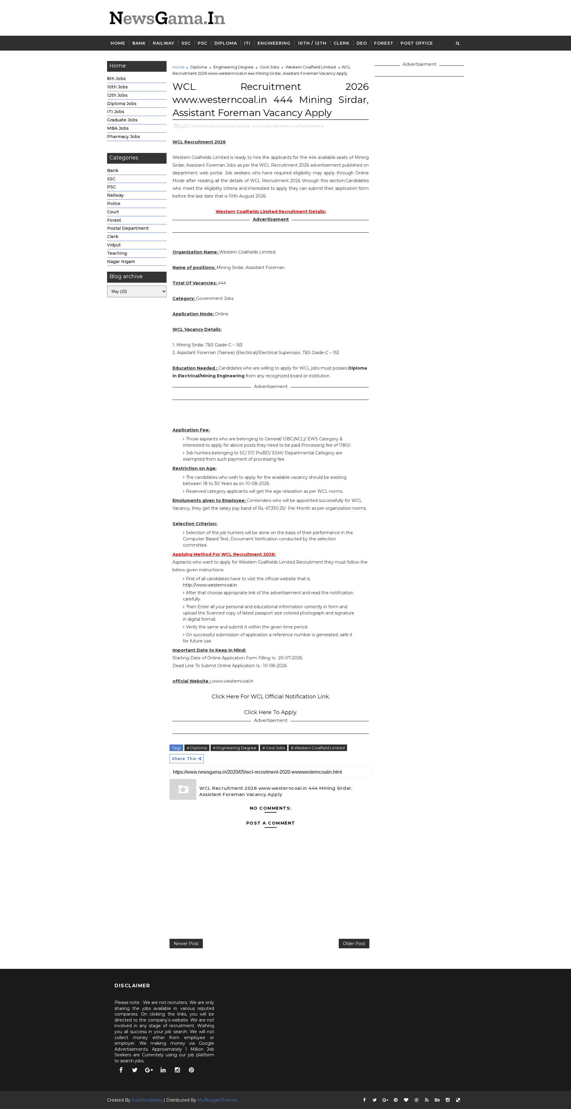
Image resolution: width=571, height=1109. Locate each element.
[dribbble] (416, 1100)
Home (118, 43)
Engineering (274, 43)
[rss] (426, 1100)
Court (113, 212)
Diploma (225, 43)
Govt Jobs (269, 67)
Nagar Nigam (121, 261)
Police (113, 203)
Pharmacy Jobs (123, 136)
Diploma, (200, 125)
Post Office (417, 43)
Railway (163, 43)
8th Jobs (116, 78)
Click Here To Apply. (270, 712)
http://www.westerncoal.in (210, 585)
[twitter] (135, 1070)
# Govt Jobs (273, 747)
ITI (247, 43)
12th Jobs (117, 95)
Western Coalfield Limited (311, 67)
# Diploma (197, 747)
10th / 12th (312, 43)
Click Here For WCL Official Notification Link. (271, 696)
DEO (362, 43)
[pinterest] (191, 1070)
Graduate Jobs (122, 120)
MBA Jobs (118, 128)
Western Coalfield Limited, (298, 125)
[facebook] (120, 1070)
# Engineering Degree (234, 747)
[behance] (437, 1100)
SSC (186, 43)
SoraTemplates (147, 1100)
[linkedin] (163, 1070)
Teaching (117, 253)
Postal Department (128, 228)
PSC (202, 43)
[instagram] (177, 1070)
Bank (139, 43)
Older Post (354, 943)
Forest (383, 43)
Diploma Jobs (122, 103)
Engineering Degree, (230, 125)
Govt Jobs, (262, 125)
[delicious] (458, 1100)
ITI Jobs (115, 111)
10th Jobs (117, 87)
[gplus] (149, 1070)
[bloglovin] (405, 1100)
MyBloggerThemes (217, 1100)
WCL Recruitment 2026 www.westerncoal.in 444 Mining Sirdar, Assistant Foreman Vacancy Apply (275, 791)
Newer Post (186, 943)
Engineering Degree (233, 67)
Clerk (341, 43)
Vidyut (114, 245)
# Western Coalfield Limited (318, 747)
